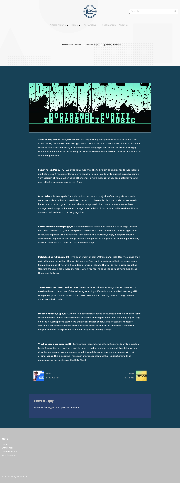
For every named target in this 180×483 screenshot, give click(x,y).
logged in (53, 407)
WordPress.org (9, 455)
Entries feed (7, 448)
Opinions (107, 44)
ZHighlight (116, 44)
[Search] (175, 11)
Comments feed (10, 451)
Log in (5, 444)
